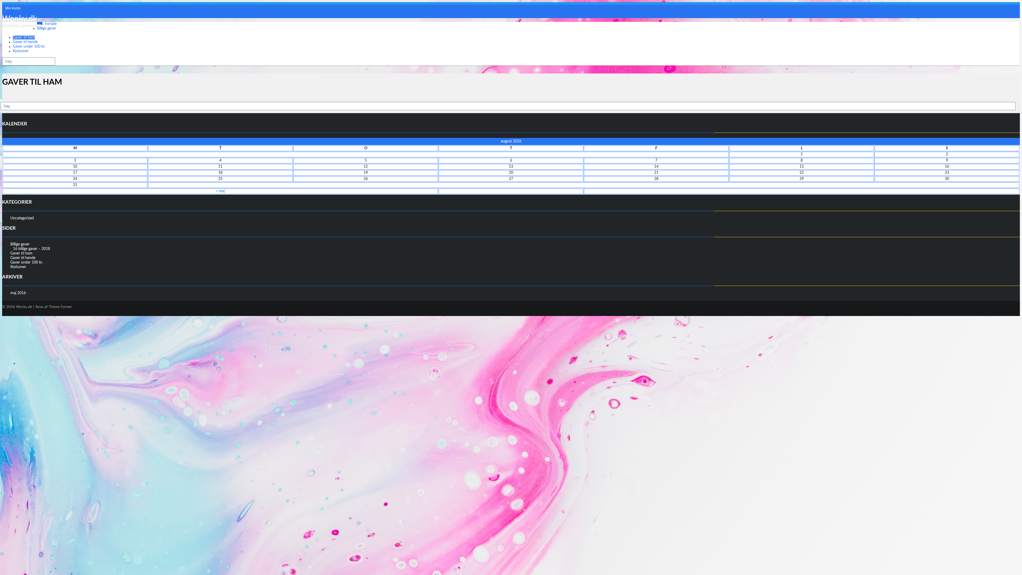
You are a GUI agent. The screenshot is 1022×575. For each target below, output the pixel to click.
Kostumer (20, 51)
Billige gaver (46, 28)
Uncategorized (22, 218)
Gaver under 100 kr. (29, 46)
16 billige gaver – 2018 (31, 249)
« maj (220, 191)
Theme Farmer (60, 307)
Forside (51, 24)
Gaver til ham (24, 37)
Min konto (12, 8)
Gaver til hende (25, 42)
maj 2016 (18, 293)
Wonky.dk (19, 19)
